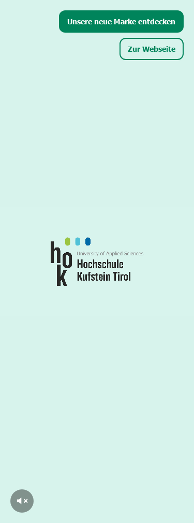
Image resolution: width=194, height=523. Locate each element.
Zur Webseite (151, 48)
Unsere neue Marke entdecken (121, 21)
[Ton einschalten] (22, 501)
